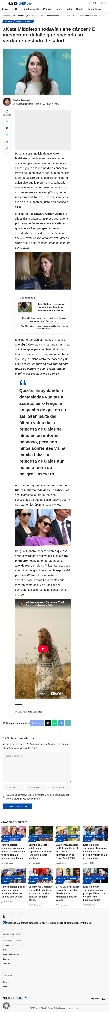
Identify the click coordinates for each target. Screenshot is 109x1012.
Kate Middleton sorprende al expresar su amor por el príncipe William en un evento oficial (95, 851)
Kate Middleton (35, 712)
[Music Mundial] (20, 3)
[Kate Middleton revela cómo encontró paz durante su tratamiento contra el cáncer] (25, 307)
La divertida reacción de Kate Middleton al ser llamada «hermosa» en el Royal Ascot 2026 (67, 851)
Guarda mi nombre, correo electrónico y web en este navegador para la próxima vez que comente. (38, 797)
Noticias (8, 21)
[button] (5, 3)
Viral (29, 21)
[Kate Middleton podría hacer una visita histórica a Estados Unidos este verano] (13, 875)
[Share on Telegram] (6, 141)
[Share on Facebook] (6, 121)
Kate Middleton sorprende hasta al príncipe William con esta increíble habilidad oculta (94, 893)
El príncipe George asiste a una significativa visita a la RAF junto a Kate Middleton (40, 851)
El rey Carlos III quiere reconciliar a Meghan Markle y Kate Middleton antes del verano (67, 893)
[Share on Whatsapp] (6, 135)
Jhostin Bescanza (21, 100)
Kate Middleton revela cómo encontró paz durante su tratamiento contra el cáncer (51, 307)
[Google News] (104, 998)
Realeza (19, 21)
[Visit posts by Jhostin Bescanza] (7, 102)
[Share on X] (6, 128)
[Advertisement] (43, 130)
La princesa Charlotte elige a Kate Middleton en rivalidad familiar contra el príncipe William (40, 893)
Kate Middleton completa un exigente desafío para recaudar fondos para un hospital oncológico (13, 851)
